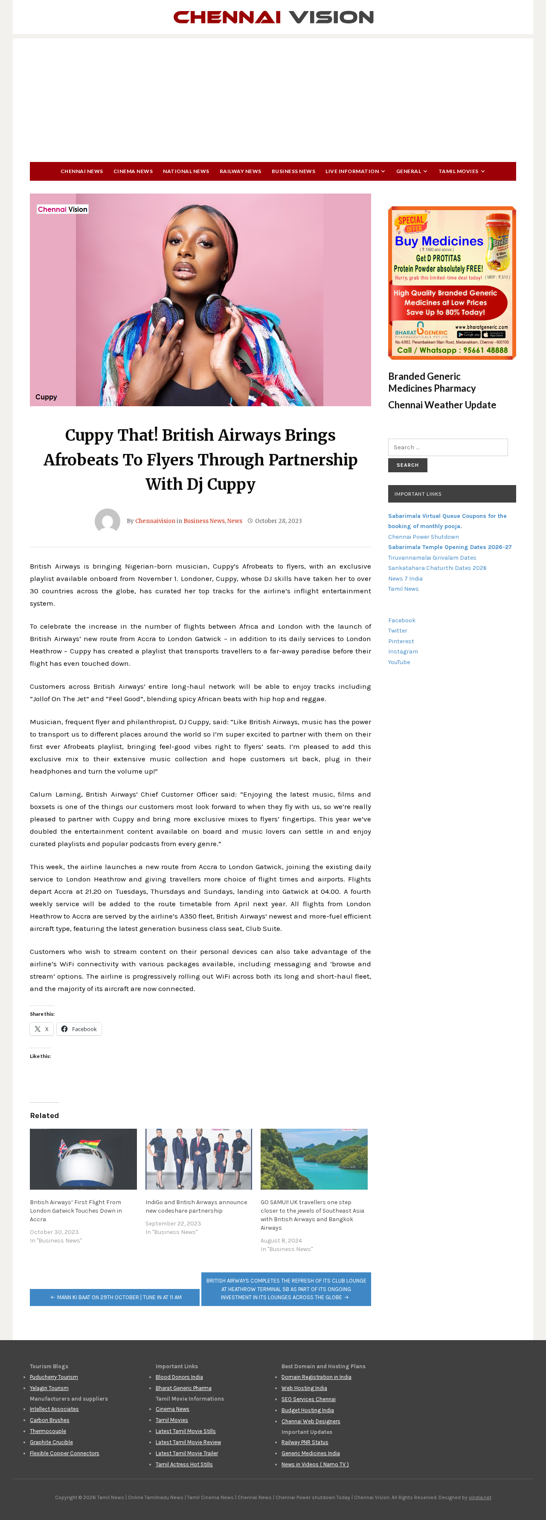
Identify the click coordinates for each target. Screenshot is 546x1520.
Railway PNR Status (305, 1442)
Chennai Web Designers (311, 1421)
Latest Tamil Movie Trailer (187, 1453)
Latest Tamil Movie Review (188, 1442)
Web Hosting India (304, 1388)
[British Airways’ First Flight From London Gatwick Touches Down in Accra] (83, 1159)
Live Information (352, 171)
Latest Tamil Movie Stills (186, 1431)
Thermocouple (48, 1431)
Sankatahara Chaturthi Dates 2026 (437, 568)
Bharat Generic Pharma (184, 1388)
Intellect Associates (54, 1409)
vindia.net (480, 1497)
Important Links (418, 494)
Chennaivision (155, 521)
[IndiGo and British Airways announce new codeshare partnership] (199, 1159)
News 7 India (405, 578)
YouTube (399, 662)
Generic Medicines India (311, 1453)
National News (186, 171)
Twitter (397, 630)
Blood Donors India (179, 1377)
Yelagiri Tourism (49, 1388)
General (408, 171)
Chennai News (82, 171)
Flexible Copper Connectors (64, 1453)
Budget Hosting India (308, 1410)
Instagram (403, 651)
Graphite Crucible (51, 1442)
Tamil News (403, 588)
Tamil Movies (459, 171)
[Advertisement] (273, 98)
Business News (294, 171)
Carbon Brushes (50, 1420)
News (234, 521)
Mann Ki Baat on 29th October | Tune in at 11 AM (119, 1297)
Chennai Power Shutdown (423, 536)
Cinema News (133, 171)
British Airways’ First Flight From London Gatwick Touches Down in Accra (76, 1211)
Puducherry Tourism (54, 1377)
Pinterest (401, 641)
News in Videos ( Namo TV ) (315, 1464)
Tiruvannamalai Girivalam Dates (432, 557)
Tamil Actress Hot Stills (184, 1464)
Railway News (240, 171)
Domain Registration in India (316, 1377)
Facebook (401, 620)
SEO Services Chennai (309, 1399)
